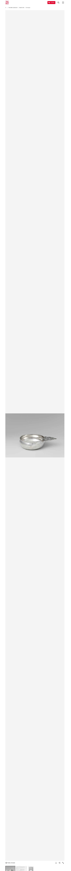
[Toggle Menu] (63, 2)
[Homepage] (7, 2)
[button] (34, 435)
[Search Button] (58, 2)
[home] (6, 7)
